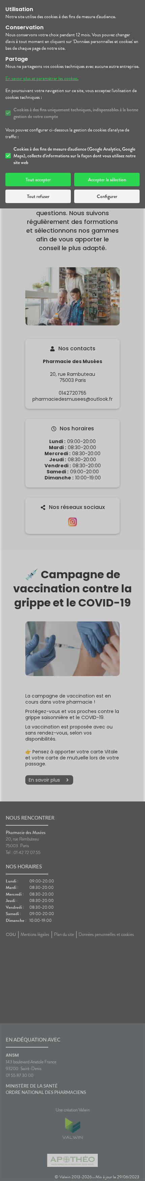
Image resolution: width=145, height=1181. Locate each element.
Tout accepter (38, 179)
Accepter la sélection (107, 179)
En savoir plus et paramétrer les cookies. (42, 78)
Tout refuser (38, 196)
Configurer (107, 196)
